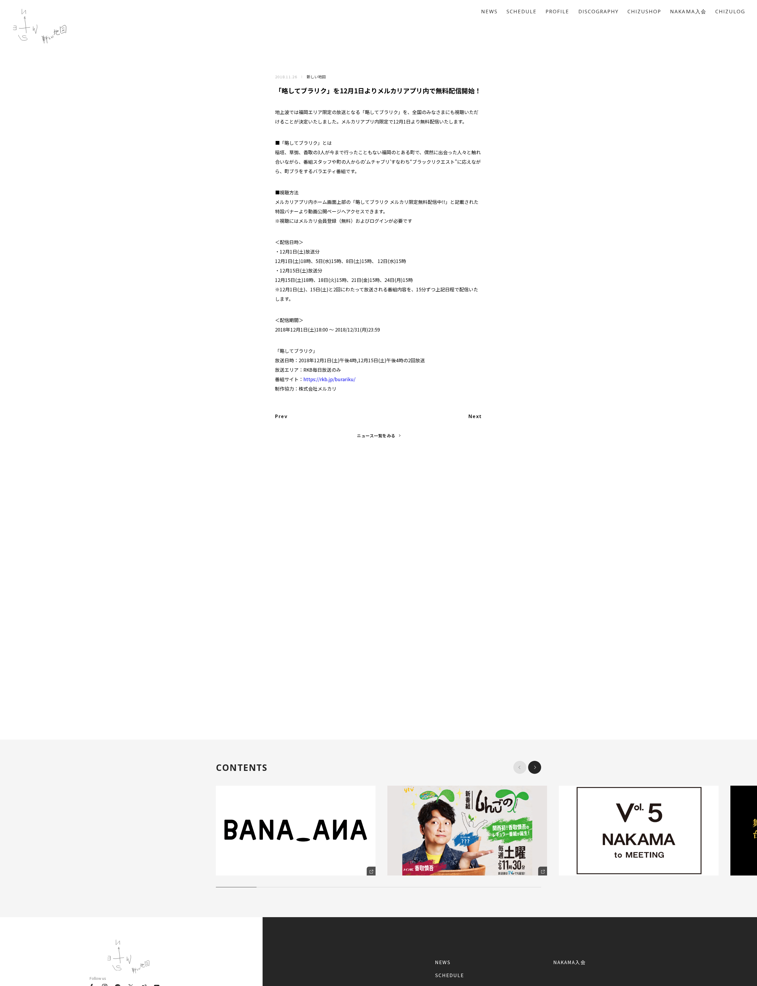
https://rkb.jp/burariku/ (329, 379)
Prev (281, 416)
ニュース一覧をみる (376, 435)
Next (475, 416)
